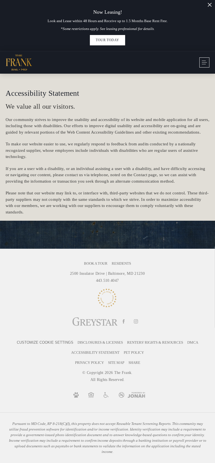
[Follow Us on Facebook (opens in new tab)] (124, 321)
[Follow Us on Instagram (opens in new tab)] (136, 321)
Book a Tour (96, 263)
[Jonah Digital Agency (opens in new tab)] (136, 395)
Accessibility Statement (95, 352)
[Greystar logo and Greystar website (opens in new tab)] (95, 321)
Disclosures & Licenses (100, 342)
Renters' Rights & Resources (155, 342)
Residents (121, 263)
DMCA (192, 342)
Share (134, 362)
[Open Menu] (204, 62)
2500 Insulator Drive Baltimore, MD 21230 (107, 273)
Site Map (116, 362)
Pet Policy (134, 352)
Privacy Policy (89, 362)
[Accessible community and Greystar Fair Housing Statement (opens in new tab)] (106, 395)
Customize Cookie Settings (45, 342)
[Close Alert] (209, 5)
